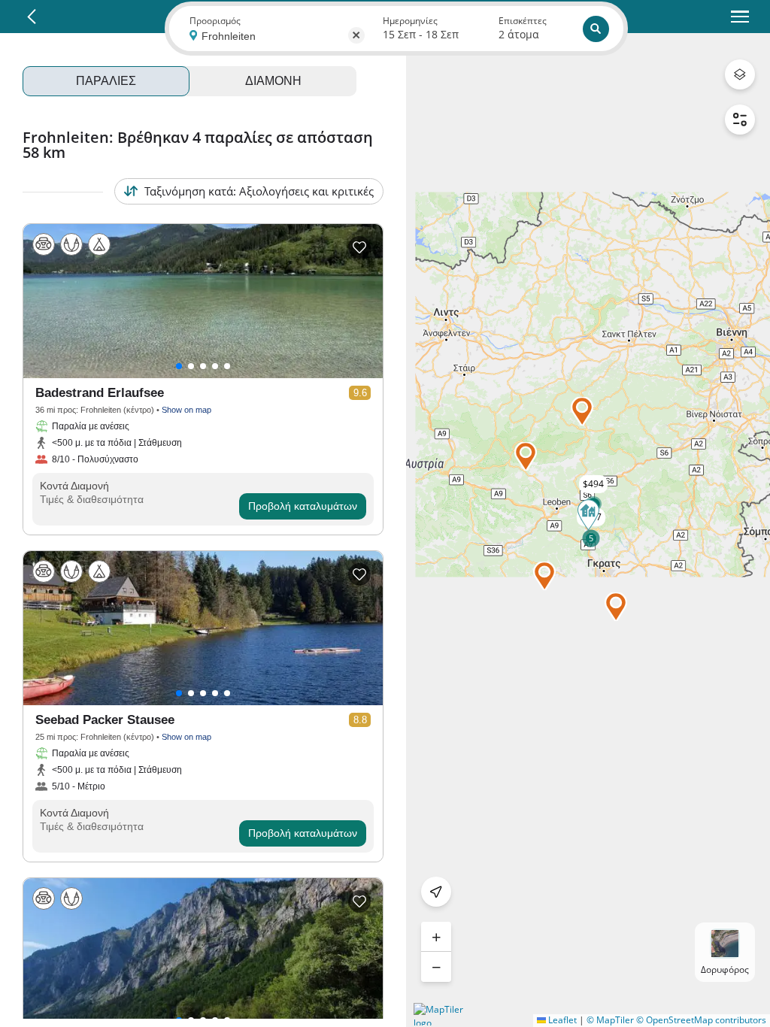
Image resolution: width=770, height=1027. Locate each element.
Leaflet (561, 1019)
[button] (582, 411)
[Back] (31, 16)
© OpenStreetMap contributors (701, 1019)
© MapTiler (610, 1019)
